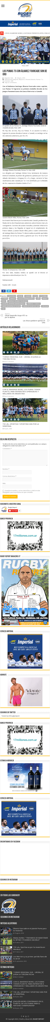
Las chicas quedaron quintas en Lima (34, 320)
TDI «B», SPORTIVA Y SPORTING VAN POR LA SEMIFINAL (24, 33)
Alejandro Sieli (8, 78)
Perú (3, 301)
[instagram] (28, 1016)
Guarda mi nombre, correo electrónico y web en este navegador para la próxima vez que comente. (21, 491)
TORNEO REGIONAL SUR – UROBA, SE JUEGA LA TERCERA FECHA (28, 973)
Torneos (7, 81)
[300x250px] (25, 777)
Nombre (6, 469)
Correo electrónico (9, 476)
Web (4, 483)
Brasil (20, 296)
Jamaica (12, 298)
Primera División (31, 79)
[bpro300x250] (25, 535)
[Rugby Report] (25, 10)
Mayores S (22, 79)
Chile (35, 296)
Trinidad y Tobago (34, 304)
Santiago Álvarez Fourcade (17, 301)
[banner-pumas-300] (25, 651)
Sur (4, 81)
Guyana (4, 298)
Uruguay (45, 306)
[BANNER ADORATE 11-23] (25, 692)
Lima (38, 298)
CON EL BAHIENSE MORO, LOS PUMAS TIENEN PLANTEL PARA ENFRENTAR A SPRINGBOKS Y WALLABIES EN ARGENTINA (21, 391)
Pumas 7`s (39, 79)
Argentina (11, 296)
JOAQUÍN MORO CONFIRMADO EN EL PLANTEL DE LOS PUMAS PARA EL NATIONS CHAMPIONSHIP (28, 1003)
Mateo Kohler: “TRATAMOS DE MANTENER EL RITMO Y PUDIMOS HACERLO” (30, 939)
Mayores (15, 79)
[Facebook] (21, 1016)
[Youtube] (26, 1016)
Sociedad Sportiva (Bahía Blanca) (13, 304)
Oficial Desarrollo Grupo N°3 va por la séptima (16, 315)
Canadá (28, 296)
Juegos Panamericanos (26, 298)
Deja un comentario (11, 82)
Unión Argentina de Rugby (11, 306)
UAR (12, 81)
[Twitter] (24, 1016)
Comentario (7, 448)
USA (3, 309)
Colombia (43, 296)
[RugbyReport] (25, 23)
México (45, 298)
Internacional (9, 79)
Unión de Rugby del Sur (31, 306)
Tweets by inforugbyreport (10, 716)
